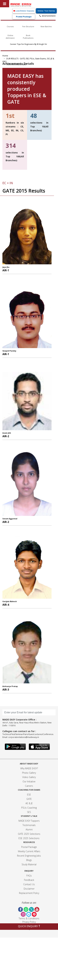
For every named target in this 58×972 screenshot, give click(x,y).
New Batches (46, 26)
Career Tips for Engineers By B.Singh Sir (28, 44)
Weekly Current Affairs (29, 851)
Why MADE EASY (28, 768)
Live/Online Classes (24, 11)
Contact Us (29, 884)
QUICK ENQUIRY (28, 926)
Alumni (29, 829)
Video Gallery (29, 777)
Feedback (29, 879)
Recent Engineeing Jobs (29, 855)
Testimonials (29, 825)
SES (29, 812)
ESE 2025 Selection (28, 838)
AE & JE (29, 803)
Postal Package (24, 17)
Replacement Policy (29, 893)
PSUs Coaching (29, 807)
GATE (29, 798)
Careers (29, 785)
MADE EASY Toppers (29, 820)
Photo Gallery (29, 772)
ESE (29, 794)
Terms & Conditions (29, 918)
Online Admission (10, 36)
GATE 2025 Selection (28, 833)
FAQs (29, 875)
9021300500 (48, 16)
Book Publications (28, 36)
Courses (10, 26)
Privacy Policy (29, 921)
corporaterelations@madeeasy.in (23, 737)
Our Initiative (29, 781)
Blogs (29, 860)
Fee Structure (28, 26)
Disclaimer (29, 888)
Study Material (29, 864)
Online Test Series (46, 11)
